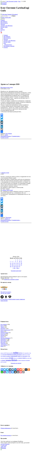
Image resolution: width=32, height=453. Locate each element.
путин (11, 358)
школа (20, 360)
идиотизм (9, 354)
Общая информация (6, 428)
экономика (23, 360)
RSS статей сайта (6, 17)
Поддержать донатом (9, 46)
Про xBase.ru (4, 21)
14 (14, 263)
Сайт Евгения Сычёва (11, 1)
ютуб (2, 361)
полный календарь (16, 270)
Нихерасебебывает (5, 338)
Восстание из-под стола (7, 87)
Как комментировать (6, 435)
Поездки (3, 24)
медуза (26, 354)
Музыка (3, 335)
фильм (14, 360)
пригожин (2, 358)
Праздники (8, 217)
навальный (14, 356)
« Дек (14, 268)
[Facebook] (16, 115)
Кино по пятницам (5, 330)
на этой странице (5, 444)
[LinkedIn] (16, 127)
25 (21, 264)
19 (10, 264)
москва (4, 356)
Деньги (2, 327)
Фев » (17, 268)
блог (19, 1)
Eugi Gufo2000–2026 (4, 446)
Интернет (3, 328)
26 (10, 266)
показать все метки (16, 363)
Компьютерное (4, 332)
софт (29, 358)
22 (16, 264)
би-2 (12, 352)
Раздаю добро (4, 27)
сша (30, 358)
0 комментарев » (16, 136)
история (14, 354)
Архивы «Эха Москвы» (7, 25)
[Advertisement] (16, 65)
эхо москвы (27, 360)
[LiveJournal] (16, 122)
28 (14, 266)
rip (4, 352)
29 (16, 266)
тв (1, 360)
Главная (3, 20)
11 (21, 261)
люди (23, 354)
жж (1, 354)
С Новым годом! (5, 172)
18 (21, 263)
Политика (3, 339)
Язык (2, 346)
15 (16, 263)
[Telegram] (16, 119)
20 (12, 264)
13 (12, 263)
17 (19, 263)
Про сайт (3, 342)
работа (6, 135)
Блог (2, 28)
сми (27, 358)
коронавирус (19, 354)
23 (17, 264)
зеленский (4, 354)
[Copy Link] (16, 129)
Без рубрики (9, 133)
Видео (2, 325)
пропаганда (7, 358)
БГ (5, 352)
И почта (3, 29)
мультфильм (8, 356)
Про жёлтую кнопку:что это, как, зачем (6, 292)
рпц (17, 358)
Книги (2, 331)
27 (12, 266)
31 (19, 266)
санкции (20, 358)
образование (24, 356)
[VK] (16, 124)
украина (8, 360)
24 (19, 264)
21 (14, 264)
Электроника (4, 344)
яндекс (5, 361)
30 (17, 266)
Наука (2, 336)
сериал (24, 358)
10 (19, 261)
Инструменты (4, 23)
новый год (7, 218)
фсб (18, 360)
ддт (23, 352)
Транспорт (3, 343)
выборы (20, 352)
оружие (28, 356)
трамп (3, 360)
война (15, 352)
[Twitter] (16, 117)
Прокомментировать (6, 136)
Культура (3, 334)
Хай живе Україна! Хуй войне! (10, 14)
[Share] (16, 131)
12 (10, 263)
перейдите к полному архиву (11, 279)
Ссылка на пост (5, 137)
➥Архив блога (8, 44)
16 (17, 263)
